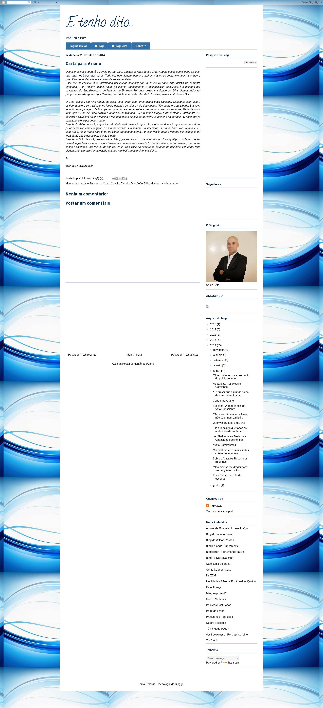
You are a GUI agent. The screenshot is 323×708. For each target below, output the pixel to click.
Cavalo (115, 183)
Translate (233, 662)
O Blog (99, 46)
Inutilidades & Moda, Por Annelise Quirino (231, 581)
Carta (106, 183)
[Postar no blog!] (116, 178)
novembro (219, 349)
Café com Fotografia (218, 563)
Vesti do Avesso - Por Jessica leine (227, 634)
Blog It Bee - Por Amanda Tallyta (225, 551)
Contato (141, 46)
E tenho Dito (128, 183)
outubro (218, 355)
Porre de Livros (215, 610)
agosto (217, 365)
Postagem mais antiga (184, 354)
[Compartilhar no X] (119, 178)
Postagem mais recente (82, 354)
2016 (213, 334)
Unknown (215, 506)
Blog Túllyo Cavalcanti (219, 557)
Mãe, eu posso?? (216, 593)
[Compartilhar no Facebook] (123, 178)
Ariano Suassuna (91, 183)
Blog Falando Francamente (222, 546)
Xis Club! (211, 640)
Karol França (214, 587)
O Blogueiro (120, 46)
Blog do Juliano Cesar (219, 534)
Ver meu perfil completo (220, 511)
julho (216, 370)
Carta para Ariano (223, 400)
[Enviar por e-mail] (113, 178)
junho (217, 485)
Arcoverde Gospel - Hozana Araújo (227, 528)
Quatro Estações (216, 622)
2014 (213, 345)
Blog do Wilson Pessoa (220, 540)
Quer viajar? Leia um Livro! (229, 422)
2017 (213, 329)
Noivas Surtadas (216, 599)
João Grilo (143, 183)
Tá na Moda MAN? (217, 628)
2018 (213, 324)
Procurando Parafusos (219, 616)
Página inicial (78, 46)
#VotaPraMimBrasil (224, 445)
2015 (213, 339)
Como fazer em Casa (218, 569)
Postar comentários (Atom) (138, 363)
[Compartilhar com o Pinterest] (126, 178)
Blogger (179, 684)
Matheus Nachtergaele (164, 183)
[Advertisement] (133, 316)
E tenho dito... (100, 23)
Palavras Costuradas (218, 605)
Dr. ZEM (211, 575)
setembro (219, 360)
